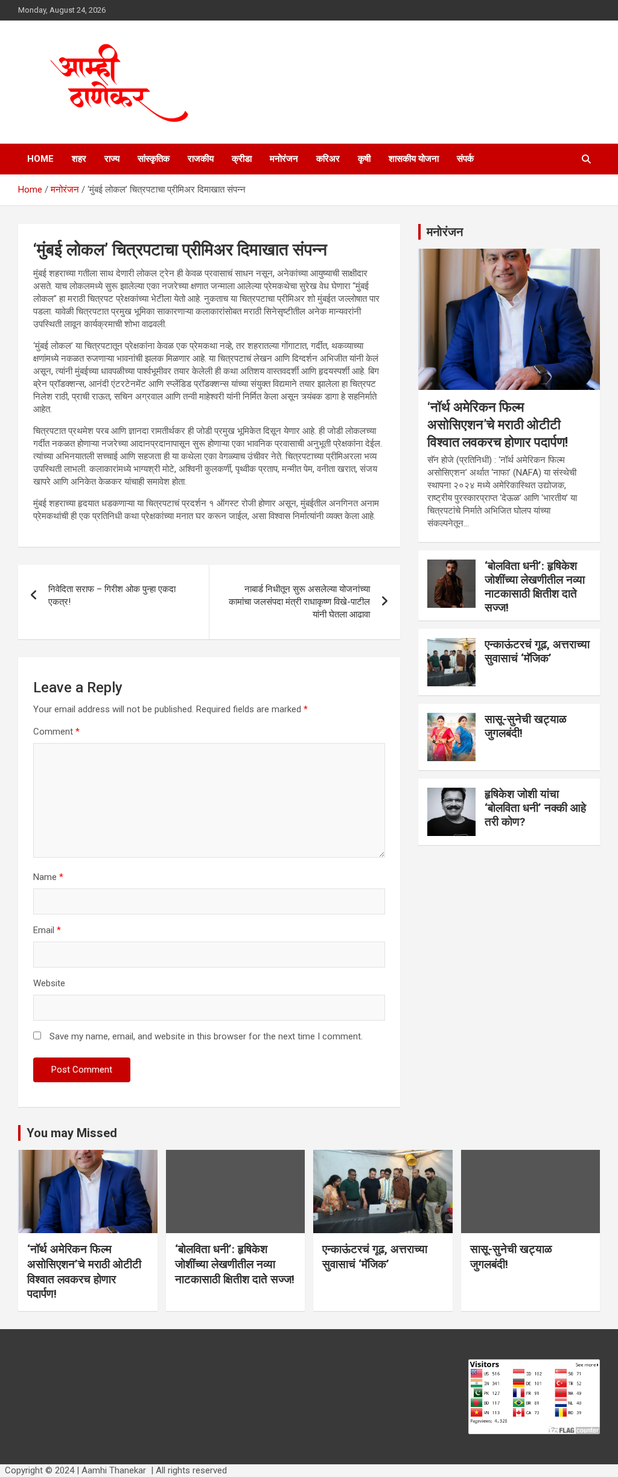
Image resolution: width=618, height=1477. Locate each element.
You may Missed (72, 1133)
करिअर (328, 158)
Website (49, 983)
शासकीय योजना (414, 158)
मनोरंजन (284, 158)
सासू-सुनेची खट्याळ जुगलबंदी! (526, 726)
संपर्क (465, 158)
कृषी (364, 158)
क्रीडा (242, 158)
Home (40, 158)
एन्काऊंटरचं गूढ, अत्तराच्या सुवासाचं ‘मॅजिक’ (537, 651)
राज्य (111, 158)
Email (47, 930)
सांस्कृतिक (154, 158)
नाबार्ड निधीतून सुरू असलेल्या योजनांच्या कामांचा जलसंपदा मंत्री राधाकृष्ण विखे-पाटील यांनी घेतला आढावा (299, 602)
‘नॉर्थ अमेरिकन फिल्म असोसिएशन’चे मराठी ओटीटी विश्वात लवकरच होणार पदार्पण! (497, 424)
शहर (79, 158)
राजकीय (201, 158)
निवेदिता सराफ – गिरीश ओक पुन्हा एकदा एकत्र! (112, 595)
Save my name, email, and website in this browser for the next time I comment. (206, 1036)
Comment (56, 731)
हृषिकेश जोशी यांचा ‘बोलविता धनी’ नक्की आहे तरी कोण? (535, 808)
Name (48, 877)
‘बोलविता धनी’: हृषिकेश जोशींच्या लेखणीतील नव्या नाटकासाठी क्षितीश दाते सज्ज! (535, 586)
